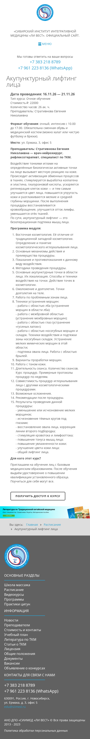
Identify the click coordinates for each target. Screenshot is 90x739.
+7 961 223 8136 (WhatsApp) (45, 68)
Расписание (52, 525)
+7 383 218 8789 (45, 62)
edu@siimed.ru (15, 707)
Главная (32, 525)
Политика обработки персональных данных (36, 731)
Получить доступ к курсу (37, 496)
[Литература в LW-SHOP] (45, 512)
